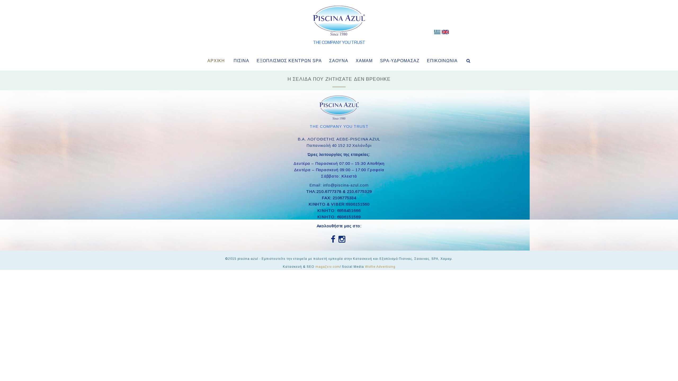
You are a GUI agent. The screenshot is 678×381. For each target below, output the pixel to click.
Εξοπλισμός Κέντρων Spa (289, 60)
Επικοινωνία (442, 60)
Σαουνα (338, 60)
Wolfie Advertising (380, 267)
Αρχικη (216, 60)
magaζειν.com (327, 267)
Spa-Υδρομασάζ (400, 60)
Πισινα (241, 60)
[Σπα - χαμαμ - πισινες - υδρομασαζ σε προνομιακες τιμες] (437, 33)
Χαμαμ (364, 60)
